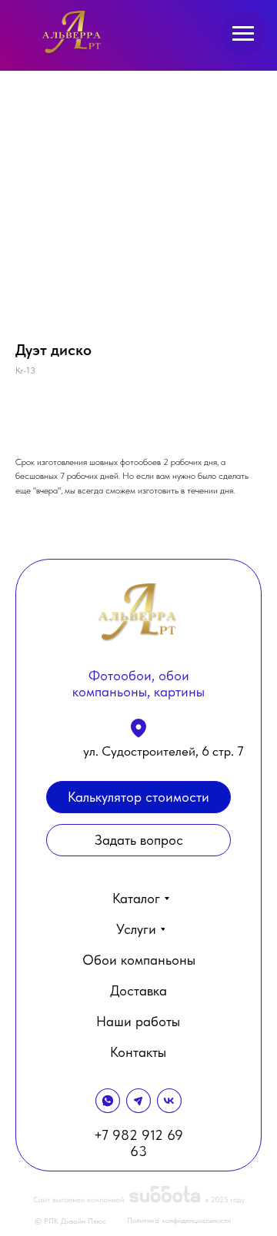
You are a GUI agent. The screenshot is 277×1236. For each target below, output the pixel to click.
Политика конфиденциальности (179, 1219)
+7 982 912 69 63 (138, 1143)
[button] (138, 840)
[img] (73, 33)
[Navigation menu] (243, 34)
